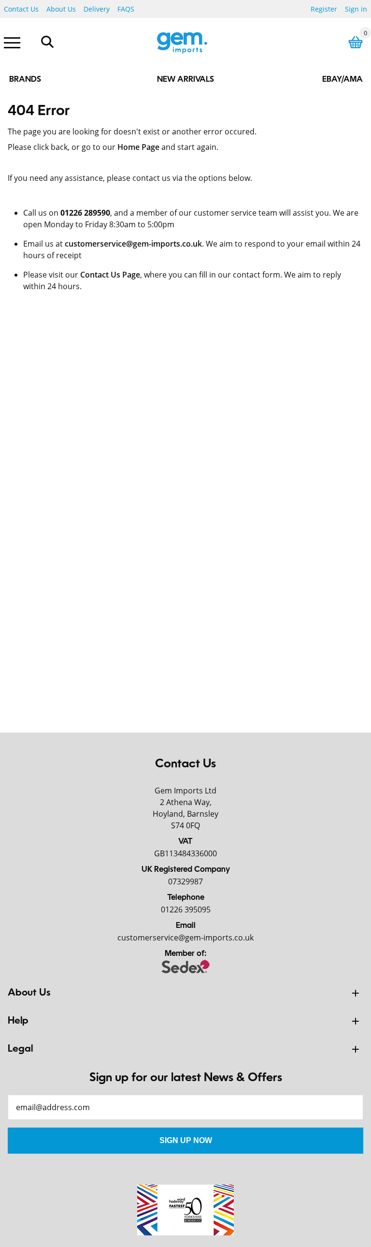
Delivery (97, 9)
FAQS (125, 9)
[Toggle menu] (12, 42)
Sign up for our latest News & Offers (185, 1078)
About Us (61, 9)
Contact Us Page (110, 274)
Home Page (138, 147)
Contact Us (21, 9)
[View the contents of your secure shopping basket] (355, 42)
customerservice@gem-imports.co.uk (133, 243)
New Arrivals (185, 80)
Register (324, 9)
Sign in (356, 9)
